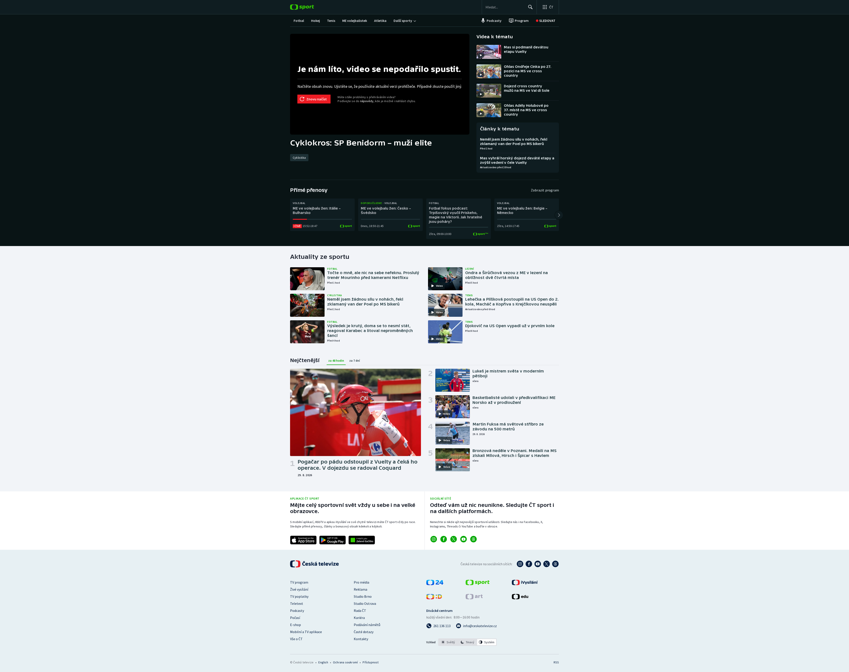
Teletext (296, 603)
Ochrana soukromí (345, 662)
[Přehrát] (480, 55)
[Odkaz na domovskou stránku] (308, 7)
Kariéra (359, 617)
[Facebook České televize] (528, 563)
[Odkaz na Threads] (473, 539)
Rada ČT (360, 610)
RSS (556, 662)
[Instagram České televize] (520, 563)
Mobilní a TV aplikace (306, 632)
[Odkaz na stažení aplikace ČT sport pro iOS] (303, 540)
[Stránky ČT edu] (520, 598)
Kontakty (361, 639)
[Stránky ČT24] (434, 584)
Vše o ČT (296, 639)
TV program (299, 582)
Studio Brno (363, 596)
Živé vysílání (299, 589)
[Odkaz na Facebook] (443, 539)
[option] (448, 642)
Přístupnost (371, 662)
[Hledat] (530, 7)
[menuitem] (299, 20)
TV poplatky (299, 596)
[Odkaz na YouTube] (463, 539)
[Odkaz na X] (453, 539)
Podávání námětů (367, 624)
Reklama (360, 589)
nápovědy (366, 101)
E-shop (295, 624)
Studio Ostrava (365, 603)
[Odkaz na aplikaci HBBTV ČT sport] (361, 540)
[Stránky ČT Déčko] (434, 598)
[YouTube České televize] (537, 563)
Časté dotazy (363, 632)
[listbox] (467, 642)
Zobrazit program (545, 190)
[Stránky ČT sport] (478, 584)
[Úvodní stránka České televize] (315, 563)
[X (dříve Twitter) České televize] (546, 563)
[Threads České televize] (555, 563)
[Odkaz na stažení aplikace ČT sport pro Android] (332, 540)
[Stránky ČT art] (474, 598)
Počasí (295, 617)
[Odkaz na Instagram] (433, 539)
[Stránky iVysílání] (525, 584)
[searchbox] (505, 7)
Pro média (361, 582)
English (323, 662)
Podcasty (297, 610)
